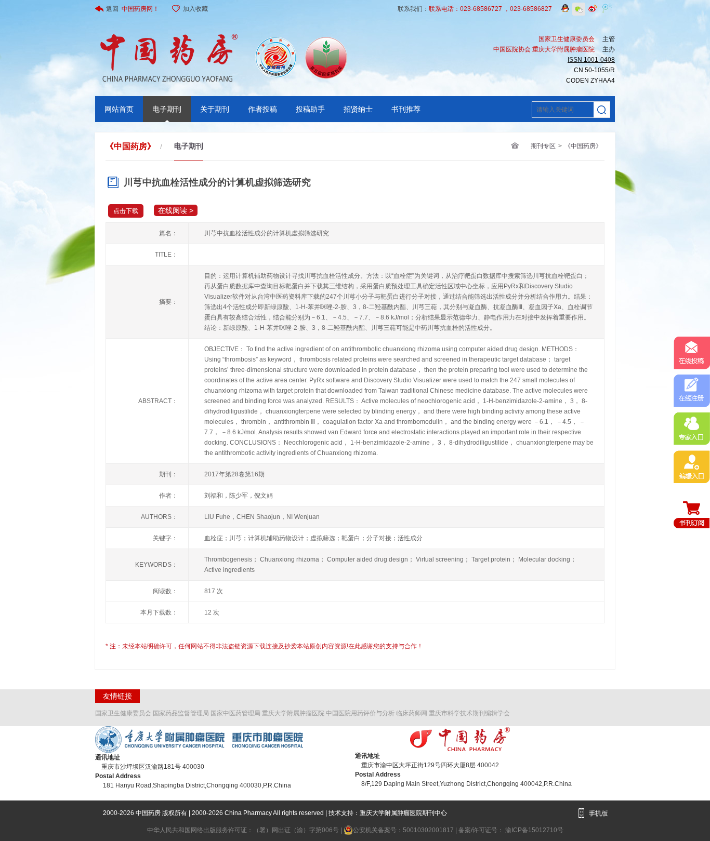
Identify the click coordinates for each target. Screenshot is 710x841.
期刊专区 (543, 146)
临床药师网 (411, 713)
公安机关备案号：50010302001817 (404, 830)
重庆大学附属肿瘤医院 (293, 713)
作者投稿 (262, 109)
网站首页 (119, 109)
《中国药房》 (583, 146)
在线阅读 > (175, 210)
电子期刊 (166, 109)
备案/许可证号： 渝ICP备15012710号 (510, 830)
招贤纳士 (358, 109)
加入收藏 (195, 8)
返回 (132, 8)
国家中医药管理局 (235, 713)
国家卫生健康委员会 (123, 713)
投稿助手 (310, 109)
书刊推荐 (405, 109)
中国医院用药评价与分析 (360, 713)
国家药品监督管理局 (181, 713)
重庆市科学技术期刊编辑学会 (469, 713)
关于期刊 (214, 109)
